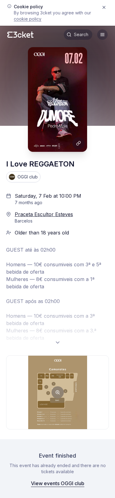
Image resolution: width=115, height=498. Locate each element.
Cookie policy (27, 18)
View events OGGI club (57, 483)
